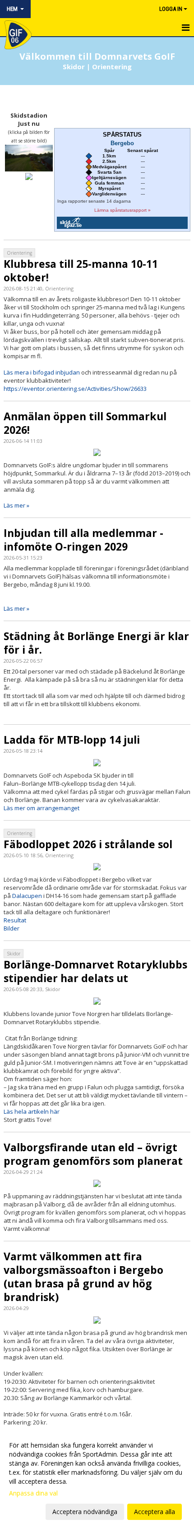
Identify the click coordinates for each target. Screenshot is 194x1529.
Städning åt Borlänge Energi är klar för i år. (96, 643)
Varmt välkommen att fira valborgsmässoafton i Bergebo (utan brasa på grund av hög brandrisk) (83, 1276)
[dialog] (97, 1478)
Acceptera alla (154, 1511)
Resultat (15, 920)
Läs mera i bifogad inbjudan (42, 372)
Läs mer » (16, 505)
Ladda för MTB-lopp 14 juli (72, 739)
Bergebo (122, 143)
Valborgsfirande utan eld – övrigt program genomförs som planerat (93, 1154)
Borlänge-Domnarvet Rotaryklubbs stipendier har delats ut (95, 971)
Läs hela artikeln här (32, 1111)
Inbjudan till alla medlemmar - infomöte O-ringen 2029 (83, 540)
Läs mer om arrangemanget (41, 808)
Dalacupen (27, 896)
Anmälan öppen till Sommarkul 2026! (85, 423)
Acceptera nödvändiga (84, 1511)
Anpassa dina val (33, 1493)
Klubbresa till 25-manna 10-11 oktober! (81, 270)
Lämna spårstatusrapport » (122, 210)
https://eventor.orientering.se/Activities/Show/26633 (75, 389)
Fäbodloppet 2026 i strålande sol (88, 844)
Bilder (11, 928)
